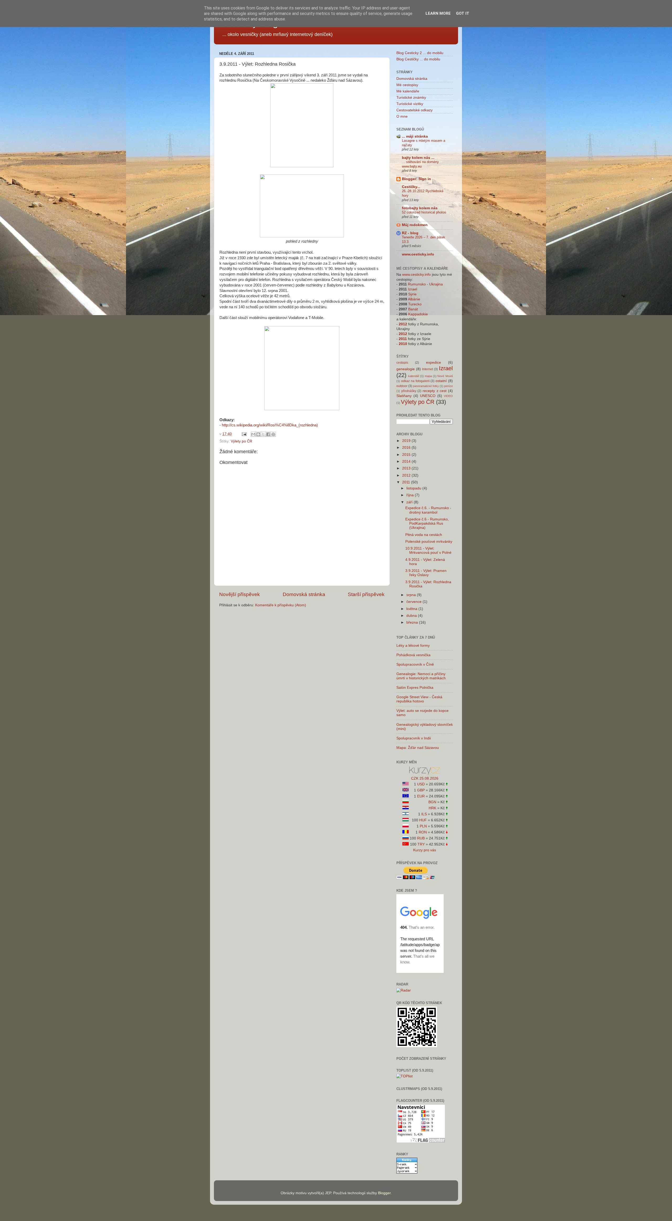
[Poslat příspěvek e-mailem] (244, 434)
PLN (423, 826)
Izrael (412, 289)
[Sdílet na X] (263, 434)
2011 (403, 339)
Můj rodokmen (415, 225)
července (414, 602)
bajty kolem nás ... (418, 158)
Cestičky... (411, 187)
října (410, 495)
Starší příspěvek (366, 594)
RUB (421, 838)
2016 (407, 448)
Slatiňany (404, 396)
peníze (448, 386)
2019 (407, 441)
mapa (428, 376)
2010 (403, 344)
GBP (421, 790)
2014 (407, 461)
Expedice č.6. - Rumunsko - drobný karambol (428, 510)
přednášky (408, 391)
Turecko (415, 304)
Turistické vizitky (409, 104)
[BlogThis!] (258, 434)
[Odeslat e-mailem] (253, 434)
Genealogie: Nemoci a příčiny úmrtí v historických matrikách (421, 676)
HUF (423, 820)
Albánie (414, 299)
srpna (411, 595)
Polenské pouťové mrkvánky (428, 542)
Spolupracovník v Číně (415, 664)
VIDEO (448, 396)
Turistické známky (411, 98)
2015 (407, 455)
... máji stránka (415, 136)
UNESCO (427, 396)
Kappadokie (418, 314)
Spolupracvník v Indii (413, 738)
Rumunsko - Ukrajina (425, 284)
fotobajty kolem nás (420, 208)
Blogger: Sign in (416, 179)
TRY (421, 844)
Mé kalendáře (407, 91)
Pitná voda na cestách (423, 535)
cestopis (402, 362)
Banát (413, 309)
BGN (432, 802)
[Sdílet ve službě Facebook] (268, 434)
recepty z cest (435, 391)
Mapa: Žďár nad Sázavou (417, 748)
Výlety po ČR (241, 441)
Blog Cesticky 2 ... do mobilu (419, 53)
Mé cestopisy (407, 85)
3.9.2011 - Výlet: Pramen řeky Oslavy (426, 573)
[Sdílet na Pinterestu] (273, 434)
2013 (407, 468)
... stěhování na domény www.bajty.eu (420, 164)
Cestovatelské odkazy (414, 110)
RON (423, 832)
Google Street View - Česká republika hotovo (419, 699)
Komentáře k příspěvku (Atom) (280, 605)
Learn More (438, 13)
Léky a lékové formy (413, 646)
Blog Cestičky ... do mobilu (418, 59)
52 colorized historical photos (424, 212)
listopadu (414, 488)
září (410, 502)
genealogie (405, 369)
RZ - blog (410, 233)
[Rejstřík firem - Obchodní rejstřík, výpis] (424, 773)
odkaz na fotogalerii (415, 381)
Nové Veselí (445, 376)
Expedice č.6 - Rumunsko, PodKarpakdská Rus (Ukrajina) (427, 523)
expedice (433, 362)
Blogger (384, 1193)
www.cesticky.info (418, 254)
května (412, 609)
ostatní (441, 381)
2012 (403, 324)
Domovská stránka (304, 594)
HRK (432, 808)
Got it (462, 13)
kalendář (413, 376)
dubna (412, 616)
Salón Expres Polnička (414, 688)
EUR (421, 796)
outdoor (401, 386)
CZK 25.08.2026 (424, 778)
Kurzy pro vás (424, 850)
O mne (402, 116)
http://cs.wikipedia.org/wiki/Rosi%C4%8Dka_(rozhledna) (270, 425)
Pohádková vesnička (413, 655)
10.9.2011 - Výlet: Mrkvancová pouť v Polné (428, 550)
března (412, 622)
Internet (427, 369)
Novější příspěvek (239, 594)
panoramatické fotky (426, 386)
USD (421, 784)
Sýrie (412, 294)
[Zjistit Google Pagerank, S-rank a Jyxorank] (406, 1172)
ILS (424, 814)
